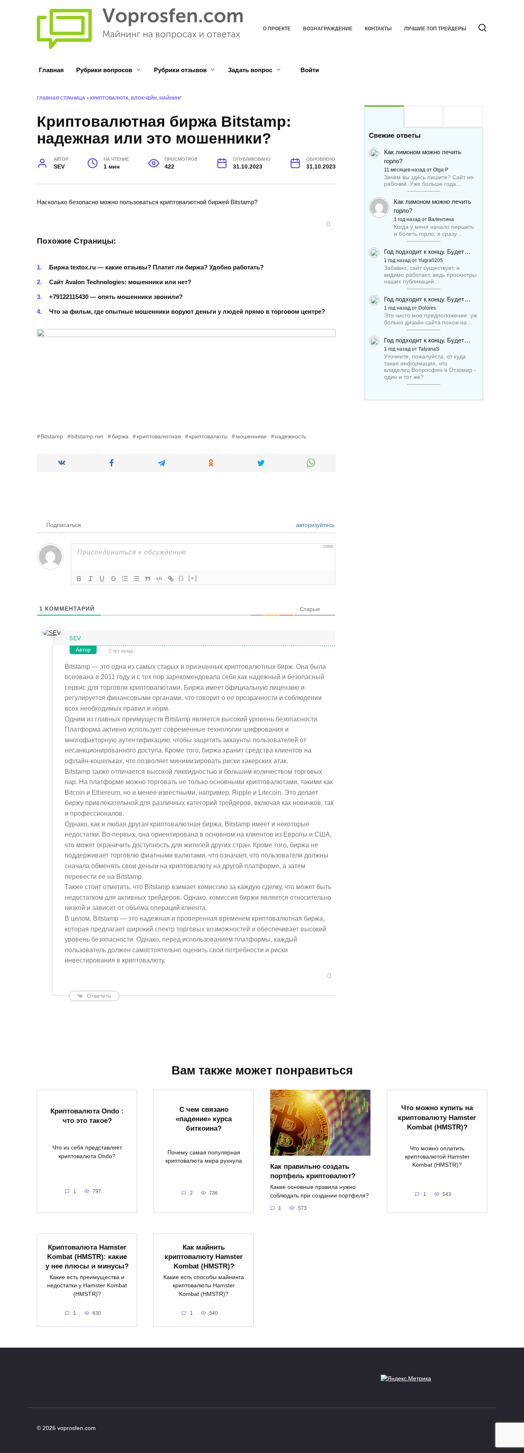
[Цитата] (148, 579)
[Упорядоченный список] (125, 579)
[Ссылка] (170, 579)
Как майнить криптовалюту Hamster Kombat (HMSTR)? (204, 1256)
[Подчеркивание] (102, 579)
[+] (192, 578)
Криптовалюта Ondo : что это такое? (87, 1115)
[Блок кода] (159, 579)
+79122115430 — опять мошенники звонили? (116, 296)
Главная (51, 69)
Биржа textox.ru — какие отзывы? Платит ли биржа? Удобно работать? (156, 267)
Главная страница (61, 98)
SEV (75, 638)
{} (181, 578)
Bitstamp (52, 436)
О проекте (277, 29)
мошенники (251, 436)
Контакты (378, 29)
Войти (309, 69)
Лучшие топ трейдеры (435, 29)
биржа (120, 436)
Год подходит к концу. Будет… (427, 251)
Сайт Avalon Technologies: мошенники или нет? (120, 281)
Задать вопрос (250, 69)
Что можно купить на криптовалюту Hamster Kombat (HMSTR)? (437, 1117)
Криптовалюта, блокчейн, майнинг (136, 98)
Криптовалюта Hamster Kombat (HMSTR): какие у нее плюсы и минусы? (87, 1256)
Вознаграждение (327, 29)
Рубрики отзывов (180, 69)
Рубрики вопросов (104, 69)
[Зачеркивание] (113, 579)
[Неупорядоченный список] (136, 579)
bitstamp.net (87, 436)
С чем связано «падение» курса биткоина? (204, 1118)
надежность (290, 436)
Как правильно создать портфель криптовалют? (312, 1171)
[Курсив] (90, 579)
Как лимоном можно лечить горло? (422, 156)
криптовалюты (208, 436)
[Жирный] (79, 579)
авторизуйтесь (314, 525)
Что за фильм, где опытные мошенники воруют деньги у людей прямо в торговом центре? (187, 311)
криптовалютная (159, 436)
